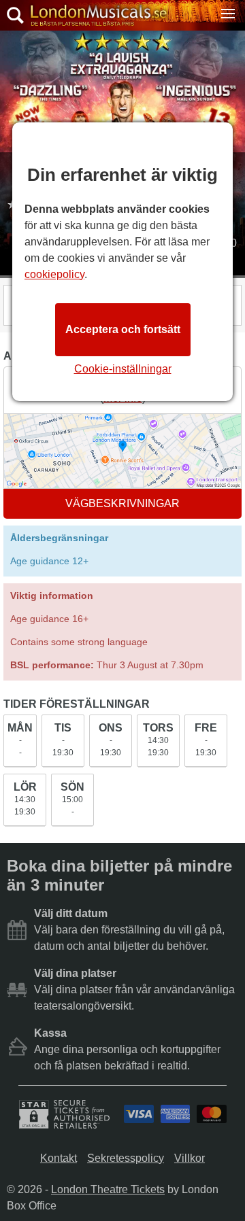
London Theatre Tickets (108, 1189)
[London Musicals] (95, 15)
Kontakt (58, 1158)
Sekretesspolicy (125, 1158)
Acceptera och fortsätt (122, 329)
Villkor (189, 1158)
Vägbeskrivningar (122, 503)
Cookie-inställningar (123, 369)
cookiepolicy (54, 274)
